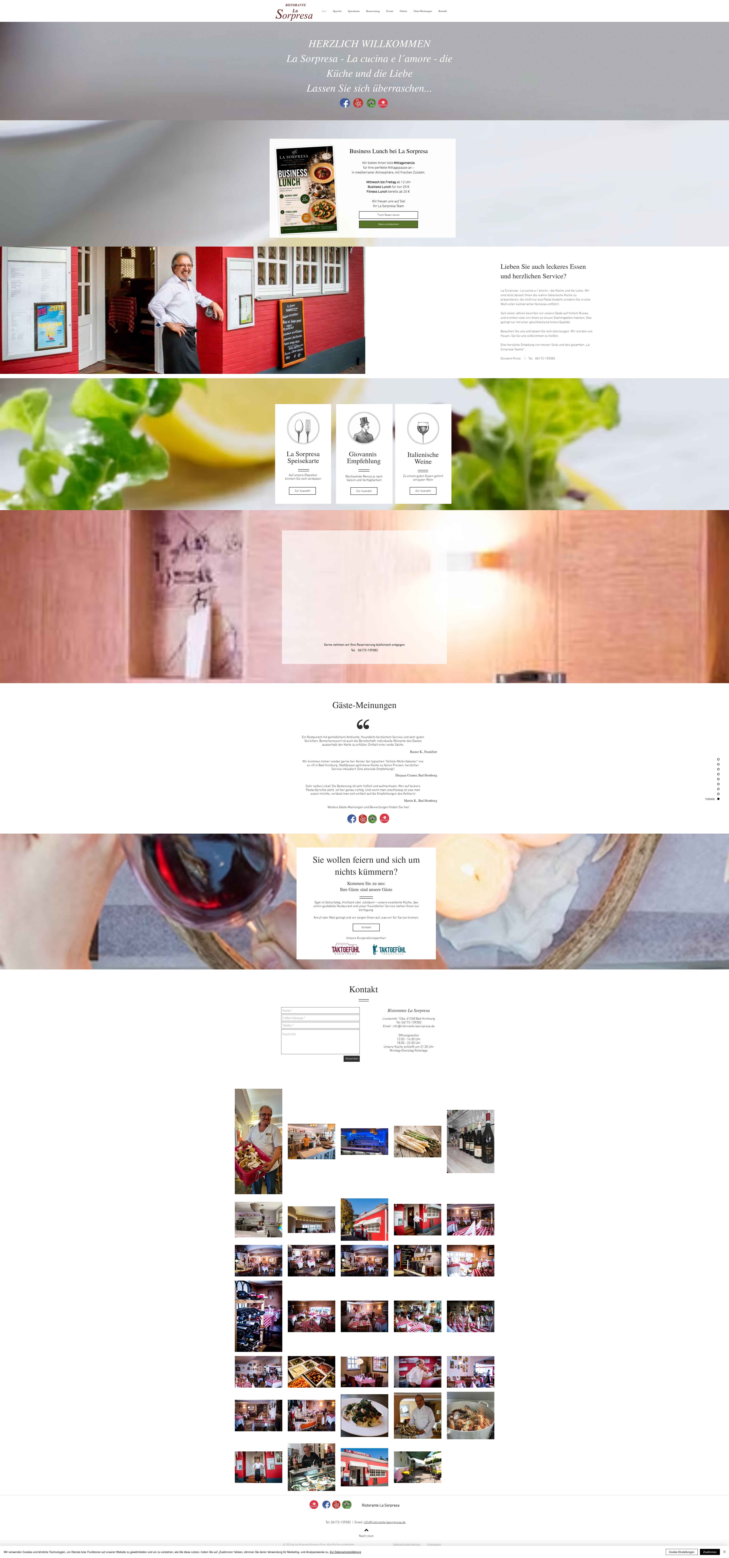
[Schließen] (724, 1552)
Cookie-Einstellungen (681, 1552)
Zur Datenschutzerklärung (345, 1552)
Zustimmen (710, 1552)
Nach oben (366, 1536)
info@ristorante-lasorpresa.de (414, 1026)
